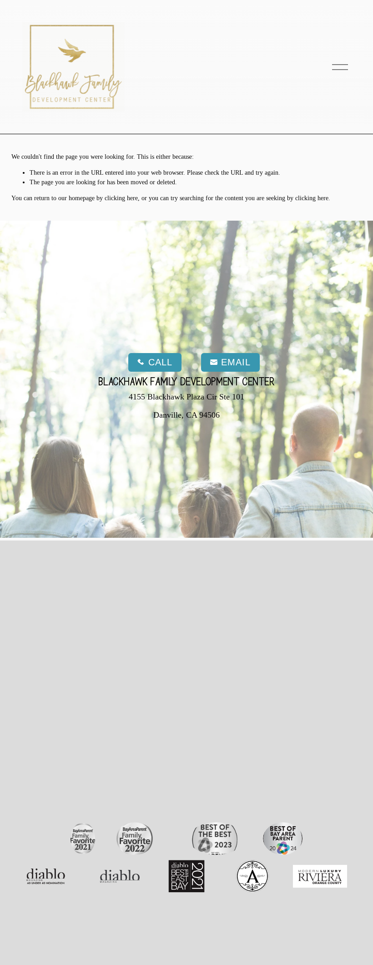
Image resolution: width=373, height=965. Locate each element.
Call (160, 362)
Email (236, 362)
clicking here (121, 198)
